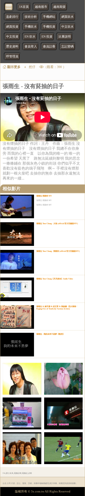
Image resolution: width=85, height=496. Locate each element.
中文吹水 (67, 26)
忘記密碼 (67, 46)
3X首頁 (24, 7)
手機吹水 (31, 26)
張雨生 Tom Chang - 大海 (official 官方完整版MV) (57, 223)
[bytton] (9, 6)
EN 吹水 (30, 36)
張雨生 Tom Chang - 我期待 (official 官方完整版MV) (58, 251)
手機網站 (49, 16)
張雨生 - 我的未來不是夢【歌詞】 (50, 334)
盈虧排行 (12, 16)
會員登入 (31, 46)
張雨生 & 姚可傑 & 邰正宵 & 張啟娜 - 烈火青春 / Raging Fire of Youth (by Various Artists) (56, 307)
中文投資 (12, 36)
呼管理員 (12, 56)
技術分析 (31, 16)
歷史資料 (12, 46)
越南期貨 (59, 7)
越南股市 (41, 7)
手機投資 (49, 26)
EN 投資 (47, 36)
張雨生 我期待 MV (44, 196)
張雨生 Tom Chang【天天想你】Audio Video (54, 279)
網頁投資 (12, 26)
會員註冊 (49, 46)
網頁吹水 (67, 16)
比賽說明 (65, 36)
